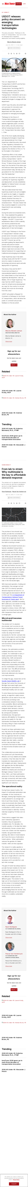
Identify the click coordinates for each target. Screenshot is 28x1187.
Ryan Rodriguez (6, 491)
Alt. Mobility (5, 12)
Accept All (14, 1183)
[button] (3, 4)
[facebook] (8, 53)
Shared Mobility (6, 464)
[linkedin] (11, 53)
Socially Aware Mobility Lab (10, 681)
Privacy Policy (16, 1179)
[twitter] (14, 53)
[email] (19, 53)
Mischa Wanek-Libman (14, 42)
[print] (25, 53)
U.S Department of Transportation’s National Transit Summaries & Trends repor (13, 597)
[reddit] (16, 53)
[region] (14, 1180)
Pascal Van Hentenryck (19, 491)
